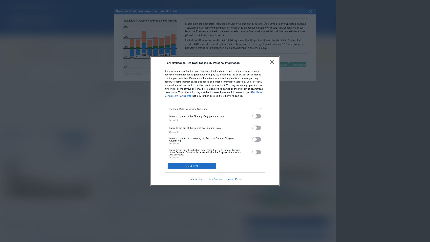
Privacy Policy (234, 179)
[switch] (256, 116)
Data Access (215, 179)
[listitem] (215, 109)
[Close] (273, 63)
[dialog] (215, 121)
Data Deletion (196, 179)
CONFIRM (192, 166)
